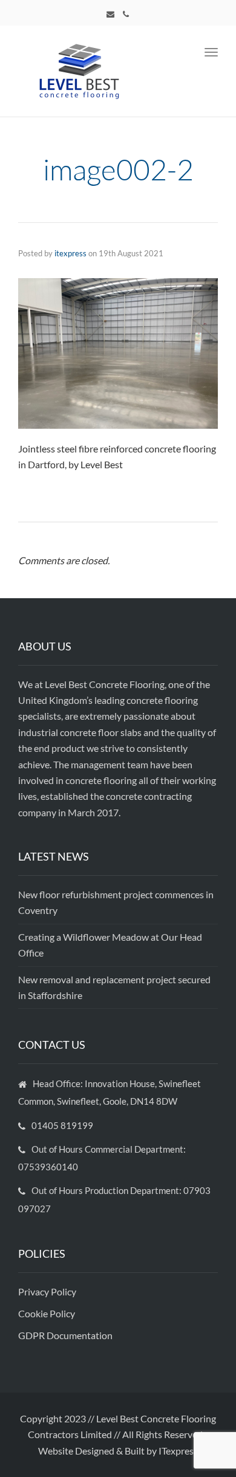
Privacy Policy (48, 1291)
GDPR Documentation (65, 1335)
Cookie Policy (47, 1313)
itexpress (70, 253)
